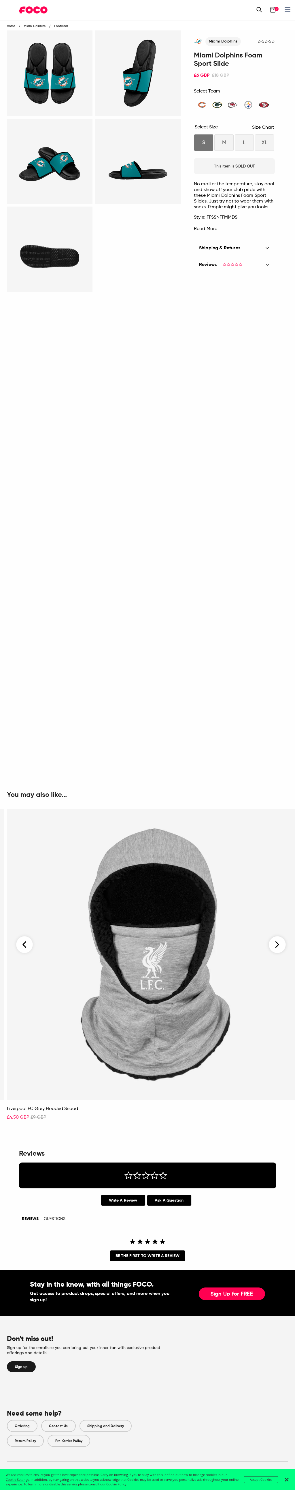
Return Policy (25, 1441)
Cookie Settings (17, 1479)
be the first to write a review (147, 1255)
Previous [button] (25, 944)
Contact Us (58, 1426)
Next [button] (277, 944)
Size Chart (263, 127)
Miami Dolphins (223, 41)
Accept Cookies (261, 1479)
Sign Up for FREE (232, 1294)
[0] (273, 10)
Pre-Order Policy (68, 1441)
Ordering (22, 1426)
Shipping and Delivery (105, 1426)
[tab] (123, 1200)
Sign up (21, 1367)
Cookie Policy (116, 1484)
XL (264, 142)
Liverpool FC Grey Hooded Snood (42, 1109)
